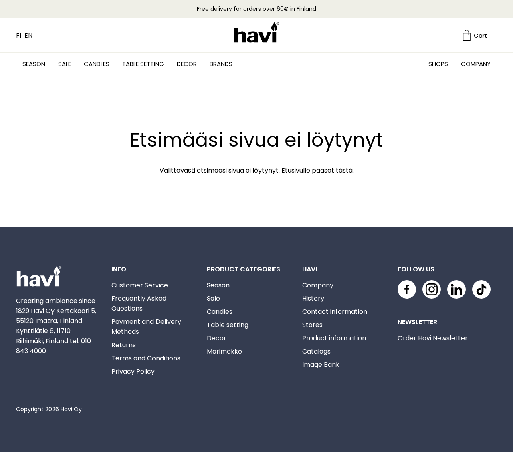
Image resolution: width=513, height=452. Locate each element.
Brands (221, 64)
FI (18, 35)
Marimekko (224, 351)
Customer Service (139, 285)
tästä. (345, 170)
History (313, 298)
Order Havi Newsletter (433, 338)
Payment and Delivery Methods (146, 326)
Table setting (143, 64)
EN (28, 35)
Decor (187, 64)
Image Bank (320, 364)
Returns (123, 345)
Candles (96, 64)
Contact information (334, 311)
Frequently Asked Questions (138, 303)
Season (33, 64)
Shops (438, 64)
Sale (64, 64)
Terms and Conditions (145, 358)
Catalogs (316, 351)
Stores (312, 324)
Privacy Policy (133, 371)
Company (476, 64)
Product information (334, 338)
